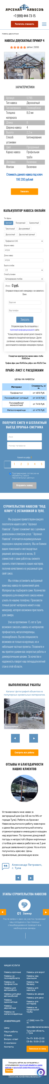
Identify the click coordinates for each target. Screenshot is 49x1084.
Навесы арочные (12, 972)
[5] (41, 464)
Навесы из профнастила (11, 983)
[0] (7, 464)
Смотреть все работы (24, 753)
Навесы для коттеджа (32, 1002)
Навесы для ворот (36, 972)
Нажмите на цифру (24, 457)
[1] (14, 464)
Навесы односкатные (10, 1001)
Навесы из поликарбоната (12, 977)
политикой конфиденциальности (22, 330)
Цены (6, 1028)
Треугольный (10, 229)
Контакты (9, 1047)
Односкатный (34, 223)
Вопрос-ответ (11, 1039)
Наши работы (11, 1032)
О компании (10, 1043)
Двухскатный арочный (27, 235)
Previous (15, 738)
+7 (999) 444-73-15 (25, 16)
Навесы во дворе (35, 994)
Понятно (9, 1071)
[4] (34, 464)
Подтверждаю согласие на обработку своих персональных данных (25, 475)
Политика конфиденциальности (25, 1076)
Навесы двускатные (10, 1007)
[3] (27, 464)
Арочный (9, 223)
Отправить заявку (24, 485)
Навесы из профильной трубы (33, 1009)
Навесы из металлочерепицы (13, 1013)
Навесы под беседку (32, 983)
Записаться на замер (37, 1049)
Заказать (24, 192)
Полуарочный (20, 223)
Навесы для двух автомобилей (12, 995)
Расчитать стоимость (24, 24)
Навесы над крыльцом (32, 977)
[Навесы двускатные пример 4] (24, 65)
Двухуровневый (24, 229)
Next (33, 738)
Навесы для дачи (35, 998)
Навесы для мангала (32, 989)
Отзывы (8, 1035)
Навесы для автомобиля (10, 989)
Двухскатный (10, 235)
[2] (21, 464)
